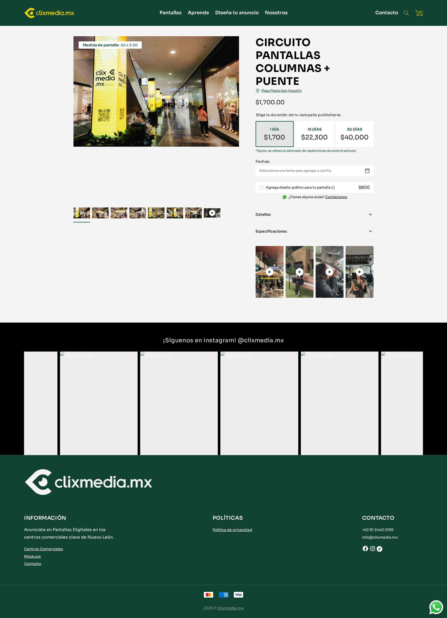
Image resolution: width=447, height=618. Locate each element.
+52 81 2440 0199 (377, 529)
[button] (406, 13)
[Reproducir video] (270, 272)
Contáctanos (336, 197)
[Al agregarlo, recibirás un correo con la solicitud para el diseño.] (333, 187)
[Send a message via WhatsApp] (436, 607)
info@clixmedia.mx (380, 537)
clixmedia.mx (231, 608)
